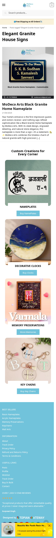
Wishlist (6, 475)
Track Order (7, 444)
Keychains (7, 425)
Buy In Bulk (7, 482)
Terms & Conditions (11, 456)
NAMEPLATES (28, 206)
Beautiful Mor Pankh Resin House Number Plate (32, 525)
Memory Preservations (13, 421)
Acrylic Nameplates (11, 418)
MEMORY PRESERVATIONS (28, 325)
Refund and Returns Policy (15, 452)
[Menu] (6, 5)
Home (4, 27)
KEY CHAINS (28, 384)
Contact (5, 486)
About (5, 441)
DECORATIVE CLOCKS (28, 266)
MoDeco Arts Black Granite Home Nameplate (24, 106)
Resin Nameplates (11, 414)
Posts (4, 467)
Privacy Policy (8, 448)
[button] (51, 5)
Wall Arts (6, 429)
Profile (5, 471)
